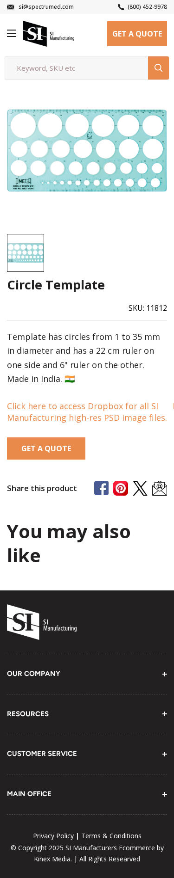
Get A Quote (137, 34)
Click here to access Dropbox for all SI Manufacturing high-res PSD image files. (87, 411)
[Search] (158, 68)
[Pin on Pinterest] (120, 488)
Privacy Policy (53, 835)
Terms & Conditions (111, 835)
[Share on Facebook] (101, 488)
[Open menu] (11, 33)
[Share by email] (159, 488)
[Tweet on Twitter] (140, 488)
